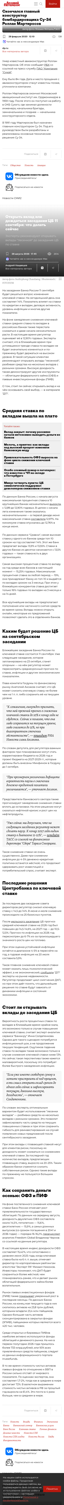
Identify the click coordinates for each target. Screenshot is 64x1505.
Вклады (26, 1421)
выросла (55, 504)
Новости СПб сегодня (13, 1436)
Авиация (41, 165)
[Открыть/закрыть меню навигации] (36, 4)
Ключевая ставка (27, 1429)
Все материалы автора (15, 51)
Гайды (51, 1436)
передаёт (53, 835)
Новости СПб (31, 1433)
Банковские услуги (45, 1425)
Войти (53, 3)
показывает (26, 1296)
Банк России (9, 1429)
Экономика (52, 1421)
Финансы (38, 1421)
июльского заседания (25, 921)
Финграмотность (12, 1440)
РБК (47, 64)
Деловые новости (11, 1433)
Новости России (36, 1436)
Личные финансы (48, 1429)
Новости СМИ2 (11, 198)
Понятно (52, 1488)
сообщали (47, 972)
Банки (6, 1425)
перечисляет (51, 1233)
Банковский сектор (22, 1425)
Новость (29, 165)
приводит (40, 735)
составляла (38, 519)
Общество (15, 165)
